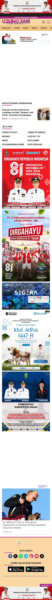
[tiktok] (42, 556)
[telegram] (26, 556)
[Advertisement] (26, 71)
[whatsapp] (21, 556)
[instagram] (31, 556)
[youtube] (37, 556)
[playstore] (35, 569)
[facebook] (10, 556)
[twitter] (15, 556)
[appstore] (16, 569)
